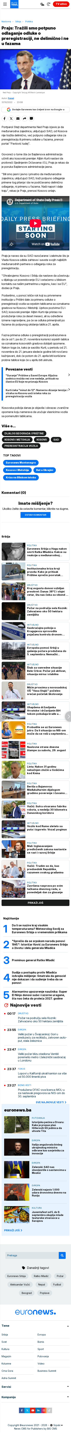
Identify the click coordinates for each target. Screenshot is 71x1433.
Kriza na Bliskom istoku (21, 477)
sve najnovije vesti (50, 1102)
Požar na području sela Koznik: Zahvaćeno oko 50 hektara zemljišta (47, 611)
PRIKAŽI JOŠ (12, 1230)
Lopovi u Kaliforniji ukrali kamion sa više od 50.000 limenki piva (42, 1075)
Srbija (18, 21)
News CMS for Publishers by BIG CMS (35, 1428)
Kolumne (6, 1363)
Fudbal (57, 1284)
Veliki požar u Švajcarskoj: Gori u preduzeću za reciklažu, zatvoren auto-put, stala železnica (42, 1037)
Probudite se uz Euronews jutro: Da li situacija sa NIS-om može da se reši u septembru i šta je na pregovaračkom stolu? (47, 730)
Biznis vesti (24, 1085)
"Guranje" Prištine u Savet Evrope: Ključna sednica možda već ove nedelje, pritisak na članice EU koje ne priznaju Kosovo (32, 378)
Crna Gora (7, 1370)
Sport (41, 1349)
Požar (60, 1276)
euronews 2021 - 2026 (34, 1425)
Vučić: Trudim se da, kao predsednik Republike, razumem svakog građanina (45, 869)
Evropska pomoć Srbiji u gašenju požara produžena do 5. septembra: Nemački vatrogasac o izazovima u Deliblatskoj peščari (46, 651)
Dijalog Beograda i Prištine (24, 433)
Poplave (44, 1292)
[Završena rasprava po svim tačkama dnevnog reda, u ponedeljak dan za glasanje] (13, 889)
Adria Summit (9, 1378)
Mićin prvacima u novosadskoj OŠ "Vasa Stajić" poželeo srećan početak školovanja (47, 691)
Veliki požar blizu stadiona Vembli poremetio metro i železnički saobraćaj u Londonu (41, 1057)
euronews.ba (17, 1110)
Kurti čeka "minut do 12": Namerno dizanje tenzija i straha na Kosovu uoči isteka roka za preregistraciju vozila (36, 393)
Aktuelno (33, 624)
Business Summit (47, 1370)
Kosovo (42, 439)
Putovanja (38, 1118)
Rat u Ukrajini (44, 470)
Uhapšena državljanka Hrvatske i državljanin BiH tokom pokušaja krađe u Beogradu (43, 710)
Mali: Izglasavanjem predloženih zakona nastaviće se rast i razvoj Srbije (47, 849)
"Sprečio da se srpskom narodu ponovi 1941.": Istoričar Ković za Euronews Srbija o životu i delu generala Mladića (40, 944)
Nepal (41, 1284)
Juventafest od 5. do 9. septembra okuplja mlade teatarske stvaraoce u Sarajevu (47, 1216)
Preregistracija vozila (21, 445)
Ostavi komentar (35, 515)
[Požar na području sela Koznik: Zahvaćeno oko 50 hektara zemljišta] (13, 611)
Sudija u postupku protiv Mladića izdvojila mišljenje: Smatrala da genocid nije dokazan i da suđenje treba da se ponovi (39, 977)
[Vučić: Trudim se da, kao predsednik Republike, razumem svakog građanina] (13, 869)
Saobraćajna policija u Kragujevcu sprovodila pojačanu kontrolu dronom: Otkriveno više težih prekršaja (47, 631)
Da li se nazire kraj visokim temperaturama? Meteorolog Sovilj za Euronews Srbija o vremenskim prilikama (39, 929)
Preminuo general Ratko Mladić (33, 960)
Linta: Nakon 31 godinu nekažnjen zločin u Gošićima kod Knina (45, 770)
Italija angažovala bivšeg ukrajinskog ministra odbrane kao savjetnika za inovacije (48, 1149)
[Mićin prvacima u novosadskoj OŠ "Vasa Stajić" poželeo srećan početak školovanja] (13, 690)
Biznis (41, 1341)
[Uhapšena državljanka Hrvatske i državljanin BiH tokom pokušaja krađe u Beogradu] (13, 710)
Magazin (6, 1356)
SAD (56, 439)
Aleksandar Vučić (20, 1284)
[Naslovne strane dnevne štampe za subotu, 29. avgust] (13, 750)
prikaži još (35, 902)
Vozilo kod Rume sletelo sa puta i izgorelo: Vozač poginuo (47, 828)
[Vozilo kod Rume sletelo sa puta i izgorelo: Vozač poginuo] (13, 829)
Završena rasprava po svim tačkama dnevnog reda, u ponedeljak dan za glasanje (45, 889)
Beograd (27, 1292)
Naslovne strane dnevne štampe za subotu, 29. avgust (46, 748)
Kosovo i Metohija (17, 439)
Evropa (22, 1029)
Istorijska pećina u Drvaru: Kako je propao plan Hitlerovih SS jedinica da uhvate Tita (48, 1126)
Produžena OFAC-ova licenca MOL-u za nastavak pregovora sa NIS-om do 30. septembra (41, 1093)
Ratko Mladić (41, 1276)
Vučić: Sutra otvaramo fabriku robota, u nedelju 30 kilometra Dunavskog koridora (47, 810)
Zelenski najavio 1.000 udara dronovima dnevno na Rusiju (49, 1192)
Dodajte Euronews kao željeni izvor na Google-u (38, 109)
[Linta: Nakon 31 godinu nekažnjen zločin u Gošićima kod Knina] (13, 770)
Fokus (21, 1069)
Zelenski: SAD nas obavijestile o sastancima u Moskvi (49, 1170)
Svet (4, 1341)
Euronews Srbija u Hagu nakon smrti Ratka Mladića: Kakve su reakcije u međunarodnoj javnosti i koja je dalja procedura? (47, 552)
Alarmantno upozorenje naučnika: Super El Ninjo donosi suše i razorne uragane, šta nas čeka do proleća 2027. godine (39, 995)
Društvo (32, 585)
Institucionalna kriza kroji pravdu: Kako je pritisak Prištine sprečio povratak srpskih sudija (43, 572)
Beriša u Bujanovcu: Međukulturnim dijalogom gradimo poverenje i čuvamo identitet (46, 790)
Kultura (37, 1208)
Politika (29, 21)
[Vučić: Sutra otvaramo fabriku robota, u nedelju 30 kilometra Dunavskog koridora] (13, 809)
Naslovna (6, 21)
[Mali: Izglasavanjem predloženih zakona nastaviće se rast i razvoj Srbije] (13, 849)
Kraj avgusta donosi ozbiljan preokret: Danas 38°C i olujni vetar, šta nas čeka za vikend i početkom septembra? (47, 591)
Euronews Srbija (16, 1276)
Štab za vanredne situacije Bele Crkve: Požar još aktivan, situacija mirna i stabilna (46, 671)
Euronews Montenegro (21, 462)
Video (41, 1363)
